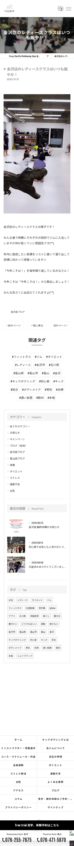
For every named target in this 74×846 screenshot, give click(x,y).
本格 (11, 655)
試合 (54, 639)
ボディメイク (15, 647)
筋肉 (58, 647)
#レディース (23, 365)
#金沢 (57, 373)
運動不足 (15, 484)
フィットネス (15, 607)
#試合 (14, 389)
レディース (22, 599)
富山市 (33, 631)
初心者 (33, 639)
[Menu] (68, 8)
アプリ (12, 615)
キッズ (44, 639)
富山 (43, 631)
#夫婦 (59, 389)
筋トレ (46, 615)
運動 (43, 623)
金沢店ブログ (18, 311)
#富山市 (33, 373)
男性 (28, 647)
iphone (53, 607)
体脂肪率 (34, 615)
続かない (54, 623)
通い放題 (47, 647)
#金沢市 (40, 365)
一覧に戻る (37, 325)
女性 (12, 490)
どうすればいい (29, 623)
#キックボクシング (23, 381)
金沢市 (12, 631)
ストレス (15, 477)
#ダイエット (54, 356)
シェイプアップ (24, 655)
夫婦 (36, 647)
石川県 (22, 615)
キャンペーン (17, 439)
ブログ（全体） (18, 445)
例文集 (42, 607)
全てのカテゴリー (20, 426)
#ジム (38, 356)
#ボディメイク (31, 389)
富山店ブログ (17, 458)
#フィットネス (21, 356)
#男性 (48, 389)
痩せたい (13, 623)
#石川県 (54, 365)
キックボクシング (17, 639)
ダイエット (16, 471)
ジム (49, 599)
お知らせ (15, 432)
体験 (12, 465)
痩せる (57, 615)
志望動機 (30, 607)
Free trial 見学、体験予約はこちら (37, 825)
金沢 (52, 631)
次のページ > (60, 325)
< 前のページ (13, 325)
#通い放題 (25, 397)
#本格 (51, 397)
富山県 (22, 631)
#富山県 (18, 373)
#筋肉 (40, 397)
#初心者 (44, 381)
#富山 (45, 373)
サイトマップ (56, 807)
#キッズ (58, 381)
